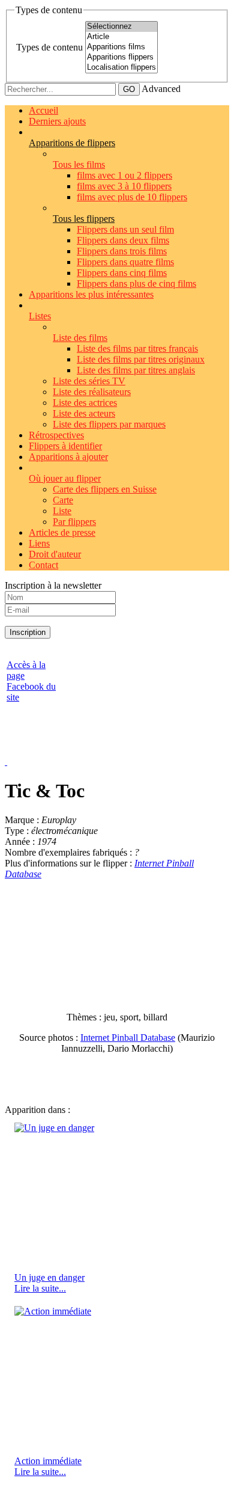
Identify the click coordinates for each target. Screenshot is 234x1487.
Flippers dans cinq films (122, 273)
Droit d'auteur (55, 554)
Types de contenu (49, 47)
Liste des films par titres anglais (136, 370)
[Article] (121, 37)
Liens (39, 543)
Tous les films (79, 164)
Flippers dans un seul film (125, 229)
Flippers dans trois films (122, 251)
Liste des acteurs (84, 413)
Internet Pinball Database (127, 1037)
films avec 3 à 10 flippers (124, 186)
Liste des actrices (85, 402)
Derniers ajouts (57, 121)
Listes (40, 316)
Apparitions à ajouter (68, 457)
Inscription (28, 632)
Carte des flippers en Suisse (105, 489)
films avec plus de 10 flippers (132, 197)
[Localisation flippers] (121, 68)
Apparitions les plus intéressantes (91, 294)
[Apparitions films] (121, 47)
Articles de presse (62, 532)
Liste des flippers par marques (109, 424)
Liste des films (80, 338)
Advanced (161, 89)
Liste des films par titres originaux (141, 359)
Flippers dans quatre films (125, 262)
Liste (62, 511)
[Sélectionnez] (121, 27)
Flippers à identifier (65, 446)
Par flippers (74, 522)
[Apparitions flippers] (121, 57)
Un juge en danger (49, 1277)
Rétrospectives (56, 435)
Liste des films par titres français (137, 348)
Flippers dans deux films (123, 240)
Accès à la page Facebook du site (31, 681)
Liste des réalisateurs (92, 392)
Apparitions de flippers (72, 143)
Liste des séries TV (89, 381)
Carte (63, 500)
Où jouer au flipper (65, 478)
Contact (43, 565)
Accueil (43, 110)
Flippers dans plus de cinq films (136, 283)
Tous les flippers (84, 218)
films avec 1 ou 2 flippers (124, 175)
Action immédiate (48, 1461)
